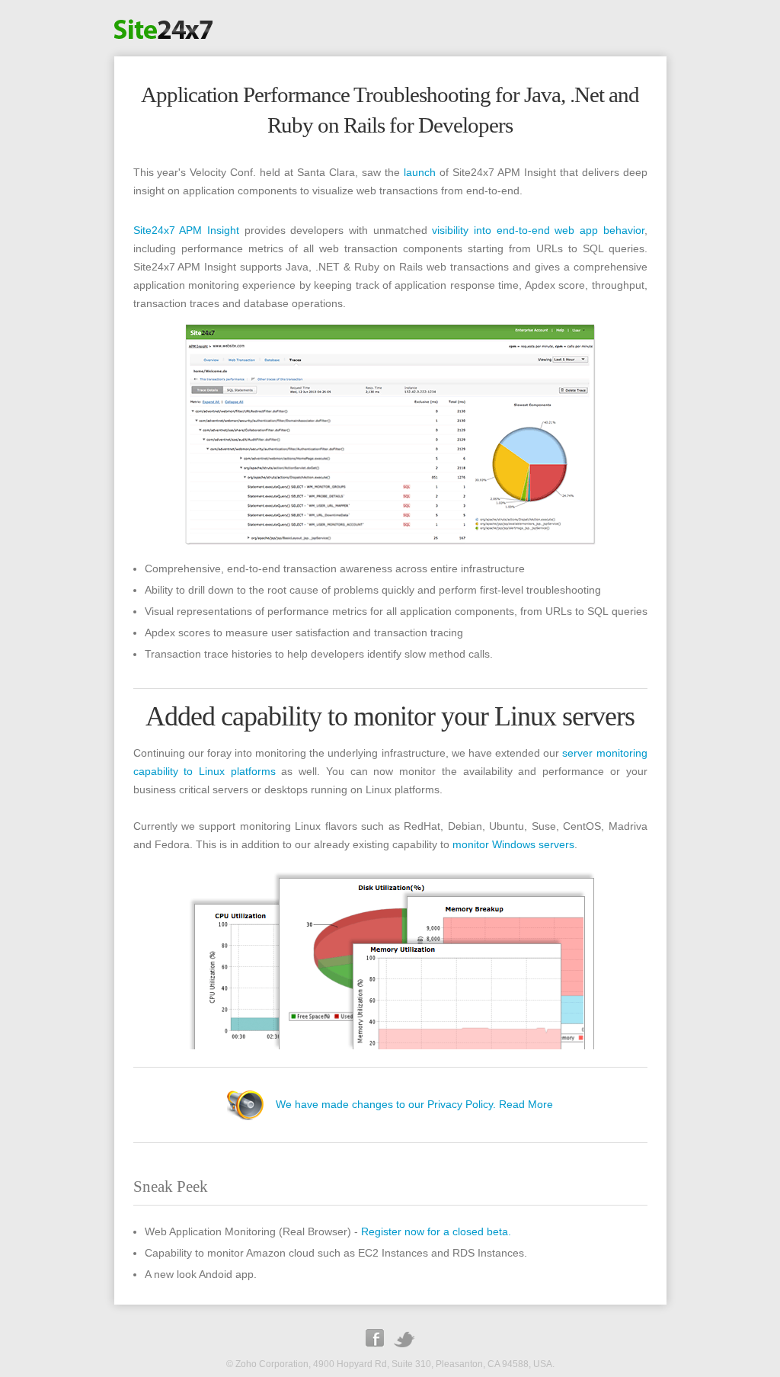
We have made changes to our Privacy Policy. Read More (414, 1104)
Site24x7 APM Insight (186, 230)
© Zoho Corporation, (268, 1364)
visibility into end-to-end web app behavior (538, 230)
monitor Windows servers (513, 844)
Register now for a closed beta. (436, 1231)
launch (420, 172)
